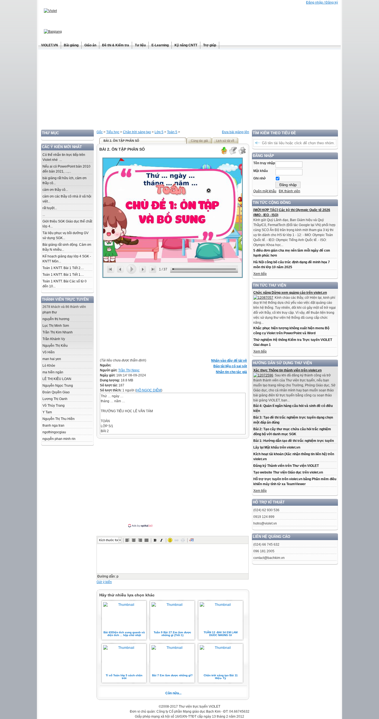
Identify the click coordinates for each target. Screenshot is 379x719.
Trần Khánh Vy (53, 339)
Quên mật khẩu (264, 191)
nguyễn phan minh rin (58, 439)
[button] (127, 540)
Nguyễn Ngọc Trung (57, 386)
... (43, 215)
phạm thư (49, 312)
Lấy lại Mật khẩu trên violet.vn (276, 447)
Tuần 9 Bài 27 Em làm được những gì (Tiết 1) (172, 634)
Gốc (100, 132)
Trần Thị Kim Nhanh (57, 332)
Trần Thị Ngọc (129, 370)
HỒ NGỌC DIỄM (148, 390)
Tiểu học (112, 132)
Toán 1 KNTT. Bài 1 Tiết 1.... (63, 275)
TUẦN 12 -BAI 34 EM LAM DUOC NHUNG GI (220, 634)
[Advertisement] (189, 91)
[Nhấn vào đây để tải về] (224, 154)
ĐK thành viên (289, 191)
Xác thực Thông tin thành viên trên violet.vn (287, 370)
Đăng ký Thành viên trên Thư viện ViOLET (286, 466)
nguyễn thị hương (55, 319)
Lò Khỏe (48, 366)
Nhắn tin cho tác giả (231, 372)
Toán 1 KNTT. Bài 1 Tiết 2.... (63, 268)
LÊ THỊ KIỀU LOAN (56, 379)
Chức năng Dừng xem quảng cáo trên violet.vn (290, 293)
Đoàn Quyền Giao (56, 392)
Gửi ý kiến (104, 582)
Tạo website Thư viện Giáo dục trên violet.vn (288, 472)
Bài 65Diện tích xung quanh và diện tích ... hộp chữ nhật (124, 634)
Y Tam (47, 412)
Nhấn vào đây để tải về (229, 361)
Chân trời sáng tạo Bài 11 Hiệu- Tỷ (221, 677)
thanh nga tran (53, 425)
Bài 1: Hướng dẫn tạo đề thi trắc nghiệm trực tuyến (293, 441)
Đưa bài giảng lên (235, 132)
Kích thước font (108, 540)
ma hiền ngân (52, 372)
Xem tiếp (260, 274)
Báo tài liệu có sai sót (230, 366)
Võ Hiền (48, 352)
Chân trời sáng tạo (137, 132)
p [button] (117, 576)
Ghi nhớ (259, 178)
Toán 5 (172, 132)
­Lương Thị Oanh (54, 399)
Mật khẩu (260, 171)
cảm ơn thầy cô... (55, 190)
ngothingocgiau (54, 432)
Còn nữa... (173, 693)
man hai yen (51, 359)
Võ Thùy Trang (53, 405)
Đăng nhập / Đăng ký (322, 2)
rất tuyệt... (49, 208)
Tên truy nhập (264, 163)
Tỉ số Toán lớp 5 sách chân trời (124, 677)
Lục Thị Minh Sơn (55, 326)
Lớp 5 (159, 132)
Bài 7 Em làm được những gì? (172, 675)
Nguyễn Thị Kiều (55, 346)
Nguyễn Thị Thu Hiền (58, 419)
